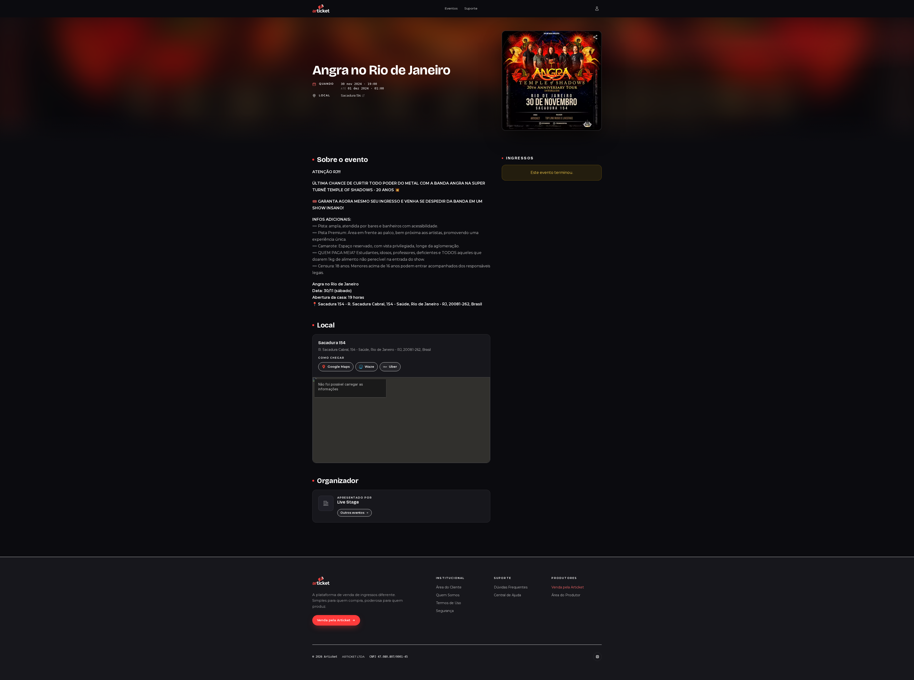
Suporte (470, 8)
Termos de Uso (448, 603)
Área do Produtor (565, 595)
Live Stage (348, 502)
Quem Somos (447, 595)
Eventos (451, 8)
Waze (369, 366)
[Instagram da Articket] (597, 656)
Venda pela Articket (333, 620)
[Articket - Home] (321, 8)
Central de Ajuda (507, 595)
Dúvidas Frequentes (510, 587)
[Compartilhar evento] (595, 37)
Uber (393, 366)
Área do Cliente (449, 587)
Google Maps (339, 366)
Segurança (445, 611)
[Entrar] (597, 8)
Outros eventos (352, 512)
